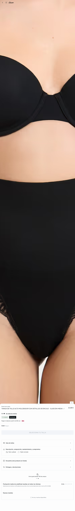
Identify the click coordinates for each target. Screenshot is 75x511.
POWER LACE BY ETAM (5, 406)
